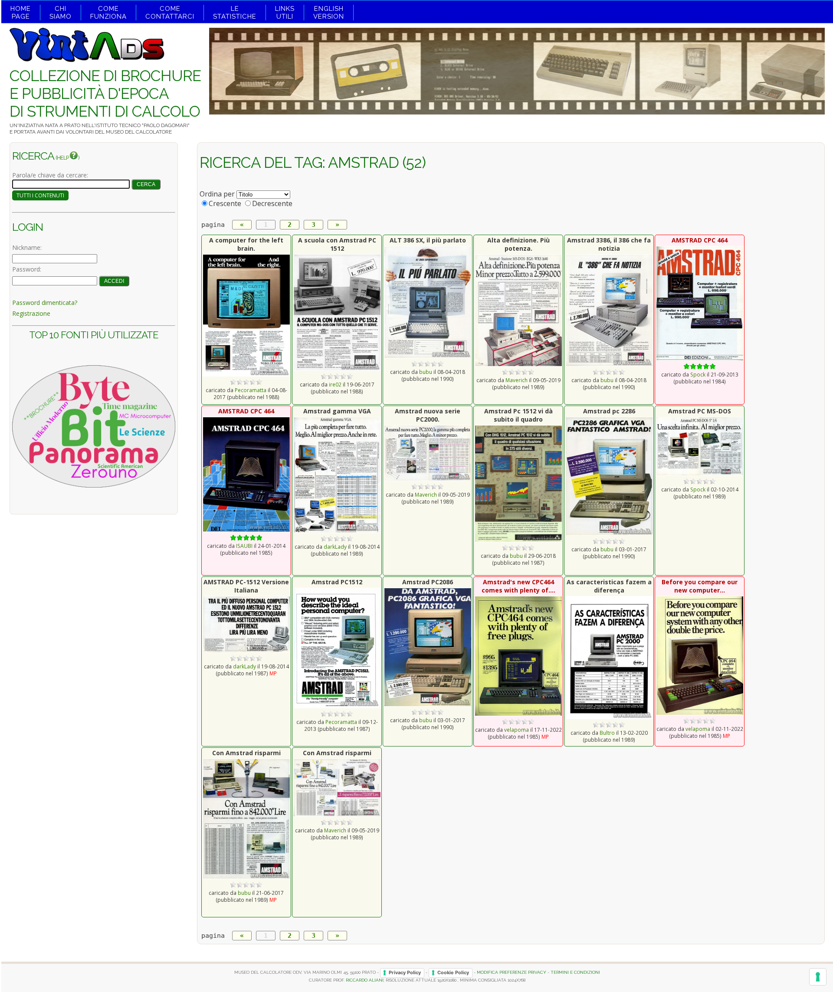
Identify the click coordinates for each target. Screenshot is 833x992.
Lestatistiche (234, 12)
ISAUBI (244, 545)
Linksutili (285, 12)
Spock (697, 374)
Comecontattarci (169, 12)
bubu (425, 371)
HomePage (20, 12)
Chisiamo (60, 12)
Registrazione (31, 313)
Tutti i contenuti (40, 195)
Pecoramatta (250, 389)
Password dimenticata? (44, 302)
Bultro (607, 732)
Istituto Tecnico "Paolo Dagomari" (142, 125)
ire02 (335, 384)
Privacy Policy (405, 972)
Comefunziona (108, 12)
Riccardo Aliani (365, 980)
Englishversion (328, 12)
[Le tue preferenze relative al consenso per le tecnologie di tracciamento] (818, 977)
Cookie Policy (453, 972)
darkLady (335, 546)
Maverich (516, 380)
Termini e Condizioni (575, 972)
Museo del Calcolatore (139, 132)
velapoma (516, 729)
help (63, 157)
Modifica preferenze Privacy (511, 972)
